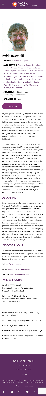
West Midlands (16, 87)
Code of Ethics (24, 365)
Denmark (24, 67)
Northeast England (10, 76)
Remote (13, 79)
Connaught (15, 67)
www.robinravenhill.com (19, 274)
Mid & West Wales (10, 73)
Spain (36, 81)
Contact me (12, 106)
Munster (22, 73)
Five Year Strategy (23, 369)
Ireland (33, 70)
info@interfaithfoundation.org (23, 386)
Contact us (23, 374)
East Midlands (34, 67)
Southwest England (25, 81)
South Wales (23, 79)
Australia (21, 65)
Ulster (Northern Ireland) (13, 84)
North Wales (31, 73)
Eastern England (9, 70)
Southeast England (20, 60)
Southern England (10, 81)
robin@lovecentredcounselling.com (22, 269)
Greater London (23, 70)
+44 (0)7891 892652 (13, 264)
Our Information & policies (23, 361)
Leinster (39, 70)
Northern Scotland (26, 76)
